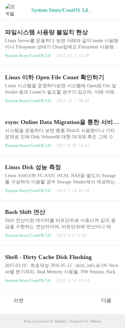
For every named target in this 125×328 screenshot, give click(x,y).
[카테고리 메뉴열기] (113, 10)
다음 (106, 300)
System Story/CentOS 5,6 (28, 55)
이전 (19, 300)
